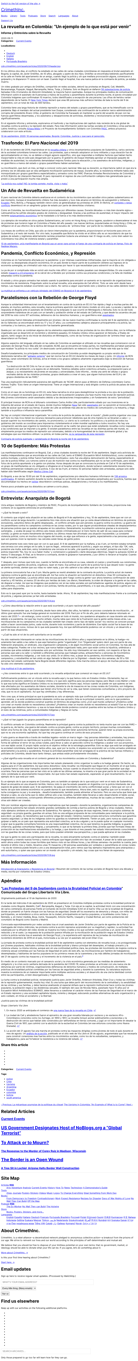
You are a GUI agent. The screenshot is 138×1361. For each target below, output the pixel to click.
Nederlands (62, 1220)
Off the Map (33, 1201)
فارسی (52, 1220)
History (51, 1187)
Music (50, 1193)
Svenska (115, 1220)
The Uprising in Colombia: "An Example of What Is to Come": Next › (98, 1104)
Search (52, 15)
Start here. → (8, 1262)
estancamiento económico (23, 215)
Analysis (27, 1187)
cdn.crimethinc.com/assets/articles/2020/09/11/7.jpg (28, 714)
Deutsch (10, 53)
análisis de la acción (36, 1033)
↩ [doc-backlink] (95, 1010)
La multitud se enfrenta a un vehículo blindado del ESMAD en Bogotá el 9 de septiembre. (46, 290)
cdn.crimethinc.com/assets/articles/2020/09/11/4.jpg (28, 600)
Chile (9, 1081)
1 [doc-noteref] (18, 616)
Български (117, 1217)
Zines (9, 1193)
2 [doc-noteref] (40, 905)
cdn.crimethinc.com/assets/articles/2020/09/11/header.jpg (31, 66)
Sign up (5, 1294)
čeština (20, 1220)
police (9, 1078)
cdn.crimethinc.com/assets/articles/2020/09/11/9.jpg (28, 855)
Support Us (7, 20)
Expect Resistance (70, 1198)
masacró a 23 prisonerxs (21, 273)
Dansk (123, 1220)
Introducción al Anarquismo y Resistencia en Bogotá (27, 869)
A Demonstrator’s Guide (95, 1187)
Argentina (11, 1087)
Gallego (61, 1223)
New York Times (39, 100)
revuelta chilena (58, 149)
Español (18, 1217)
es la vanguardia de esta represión (86, 434)
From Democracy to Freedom (21, 1198)
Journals (17, 1193)
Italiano (10, 58)
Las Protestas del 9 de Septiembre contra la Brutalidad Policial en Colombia (62, 888)
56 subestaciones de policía (115, 89)
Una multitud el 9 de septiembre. (17, 668)
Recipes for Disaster (91, 1198)
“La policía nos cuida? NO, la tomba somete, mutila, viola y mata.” (34, 183)
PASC (104, 128)
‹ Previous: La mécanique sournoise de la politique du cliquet (32, 1104)
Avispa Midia (33, 128)
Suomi (100, 1217)
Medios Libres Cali (43, 471)
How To (60, 1187)
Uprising (10, 1084)
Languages (63, 15)
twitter (35, 481)
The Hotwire (52, 1206)
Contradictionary (46, 1198)
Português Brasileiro (16, 61)
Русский (75, 1217)
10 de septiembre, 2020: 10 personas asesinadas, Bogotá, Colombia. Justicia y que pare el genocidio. (53, 136)
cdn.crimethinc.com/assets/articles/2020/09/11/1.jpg (27, 491)
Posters (26, 1193)
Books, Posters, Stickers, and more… (25, 1211)
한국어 (94, 1220)
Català (49, 1223)
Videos (42, 1193)
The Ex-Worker (14, 1206)
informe (120, 356)
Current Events (23, 41)
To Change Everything (71, 1193)
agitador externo (36, 356)
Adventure (16, 1187)
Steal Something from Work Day (100, 1193)
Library (13, 15)
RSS (12, 1185)
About (75, 15)
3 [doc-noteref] (82, 956)
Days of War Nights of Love (116, 1198)
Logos (56, 1193)
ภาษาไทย (11, 1223)
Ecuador (5, 202)
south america (13, 1097)
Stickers (34, 1193)
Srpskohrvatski (76, 1220)
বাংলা (109, 1220)
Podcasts (33, 15)
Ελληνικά (91, 1217)
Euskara (29, 1220)
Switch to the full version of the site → (20, 3)
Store (43, 15)
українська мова (25, 1223)
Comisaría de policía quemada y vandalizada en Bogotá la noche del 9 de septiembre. (45, 439)
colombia (11, 1092)
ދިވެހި (55, 1223)
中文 (125, 1217)
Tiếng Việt (40, 1223)
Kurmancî (70, 1223)
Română (102, 1220)
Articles (5, 1185)
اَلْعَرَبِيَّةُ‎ (88, 1220)
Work (58, 1198)
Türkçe (45, 1220)
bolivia (9, 1095)
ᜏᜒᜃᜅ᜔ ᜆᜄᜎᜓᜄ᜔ (89, 1223)
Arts (8, 1187)
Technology (76, 1187)
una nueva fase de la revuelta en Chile (73, 1010)
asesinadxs (108, 315)
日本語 (107, 1217)
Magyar (37, 1220)
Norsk (79, 1223)
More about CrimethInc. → (14, 1252)
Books (4, 15)
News (67, 1187)
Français (44, 1217)
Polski (83, 1217)
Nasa (74, 405)
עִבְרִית (130, 1220)
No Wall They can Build (34, 1206)
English (10, 56)
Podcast (5, 1203)
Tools (22, 15)
